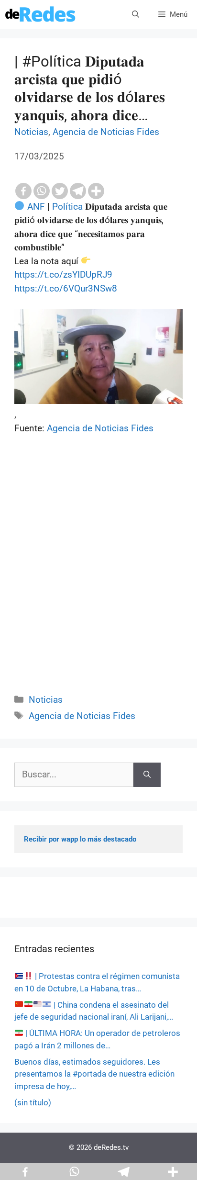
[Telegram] (78, 191)
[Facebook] (23, 191)
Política (67, 206)
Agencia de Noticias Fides (106, 131)
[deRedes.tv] (41, 14)
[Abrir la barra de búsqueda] (135, 14)
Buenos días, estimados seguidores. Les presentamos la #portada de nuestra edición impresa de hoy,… (94, 1074)
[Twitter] (60, 191)
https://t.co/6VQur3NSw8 (65, 288)
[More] (96, 191)
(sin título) (32, 1102)
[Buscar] (147, 775)
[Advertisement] (98, 575)
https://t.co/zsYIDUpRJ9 (63, 274)
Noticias (31, 131)
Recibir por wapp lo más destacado (80, 839)
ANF (36, 206)
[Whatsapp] (41, 191)
